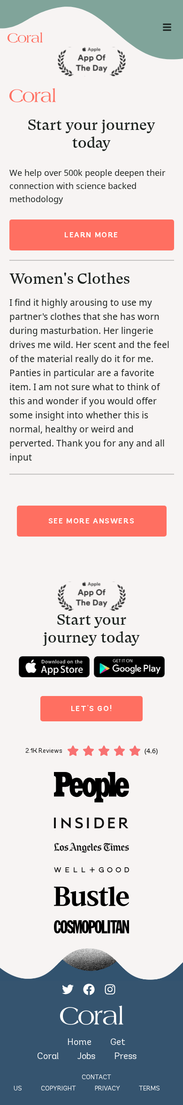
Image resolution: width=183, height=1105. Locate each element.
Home (79, 1041)
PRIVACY (107, 1088)
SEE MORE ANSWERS (91, 520)
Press (125, 1055)
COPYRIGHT (58, 1088)
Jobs (86, 1055)
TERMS (149, 1088)
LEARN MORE (91, 234)
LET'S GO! (91, 708)
